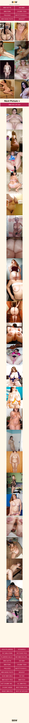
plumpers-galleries (7, 657)
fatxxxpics (22, 649)
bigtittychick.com (21, 15)
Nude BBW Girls (7, 676)
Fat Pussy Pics (22, 653)
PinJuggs (7, 15)
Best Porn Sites (21, 687)
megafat (22, 19)
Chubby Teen (21, 11)
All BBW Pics (21, 683)
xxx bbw (22, 7)
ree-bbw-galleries (22, 657)
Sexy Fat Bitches (22, 691)
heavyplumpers (7, 649)
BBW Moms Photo (7, 19)
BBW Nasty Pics (7, 680)
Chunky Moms (7, 687)
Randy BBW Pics (7, 691)
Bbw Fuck (21, 680)
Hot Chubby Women (7, 683)
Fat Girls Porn (7, 653)
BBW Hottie (7, 7)
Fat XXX (21, 676)
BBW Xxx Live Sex (14, 104)
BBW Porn (7, 11)
